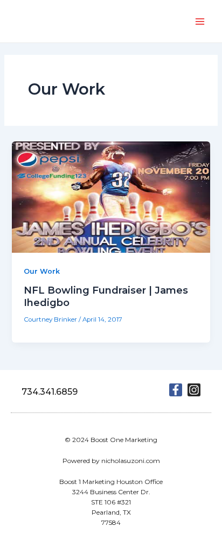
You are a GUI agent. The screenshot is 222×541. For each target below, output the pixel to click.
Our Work (42, 271)
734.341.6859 (50, 392)
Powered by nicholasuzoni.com (111, 461)
